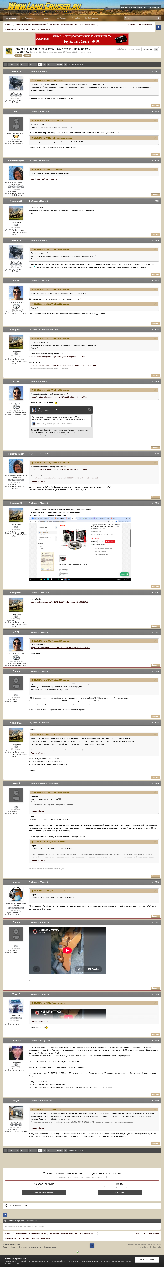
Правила (131, 24)
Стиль (13, 1247)
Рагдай (54, 80)
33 (26, 64)
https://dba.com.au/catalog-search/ (43, 179)
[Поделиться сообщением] (152, 71)
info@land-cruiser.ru (154, 1244)
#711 (157, 593)
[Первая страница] (5, 64)
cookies (46, 1261)
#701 (157, 71)
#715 (157, 783)
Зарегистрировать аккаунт (44, 1192)
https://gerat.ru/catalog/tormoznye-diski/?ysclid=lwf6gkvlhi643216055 (57, 357)
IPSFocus (16, 1244)
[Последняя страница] (65, 64)
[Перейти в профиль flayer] (16, 1113)
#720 (157, 1101)
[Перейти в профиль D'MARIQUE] (9, 51)
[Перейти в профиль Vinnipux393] (16, 213)
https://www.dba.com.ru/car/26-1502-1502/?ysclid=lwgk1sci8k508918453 (58, 602)
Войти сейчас (120, 1192)
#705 (157, 240)
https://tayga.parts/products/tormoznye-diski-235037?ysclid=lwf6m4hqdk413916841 (63, 365)
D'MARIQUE (24, 52)
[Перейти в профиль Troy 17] (16, 1006)
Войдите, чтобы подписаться (129, 49)
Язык (5, 1247)
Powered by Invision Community (149, 1247)
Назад (11, 64)
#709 (157, 454)
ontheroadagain (58, 138)
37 (44, 64)
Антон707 (16, 71)
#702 (157, 112)
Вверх (154, 105)
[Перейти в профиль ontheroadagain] (16, 173)
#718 (157, 994)
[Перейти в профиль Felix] (16, 124)
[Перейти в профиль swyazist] (16, 894)
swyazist (16, 882)
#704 (157, 201)
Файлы (77, 18)
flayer (16, 1100)
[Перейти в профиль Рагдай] (16, 683)
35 (35, 64)
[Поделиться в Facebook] (5, 1215)
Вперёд (59, 64)
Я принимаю (148, 1260)
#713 (157, 671)
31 (17, 64)
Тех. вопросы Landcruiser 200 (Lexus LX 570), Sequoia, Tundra (67, 52)
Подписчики (148, 49)
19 (156, 49)
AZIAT (54, 120)
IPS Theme (7, 1244)
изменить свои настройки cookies (87, 1261)
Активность (29, 18)
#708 (157, 381)
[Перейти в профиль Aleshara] (16, 1053)
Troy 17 (16, 994)
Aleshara (16, 1040)
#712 (157, 632)
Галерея (63, 18)
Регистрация (154, 8)
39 (53, 64)
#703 (157, 161)
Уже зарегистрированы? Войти (133, 8)
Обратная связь (50, 1247)
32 (21, 64)
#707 (157, 330)
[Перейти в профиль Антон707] (16, 83)
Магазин (46, 18)
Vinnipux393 (16, 201)
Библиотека (92, 18)
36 (39, 64)
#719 (157, 1041)
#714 (157, 723)
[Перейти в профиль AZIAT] (16, 293)
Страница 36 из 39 (75, 64)
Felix (16, 111)
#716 (157, 882)
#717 (157, 922)
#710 (157, 503)
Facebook (158, 27)
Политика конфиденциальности (30, 1247)
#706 (157, 281)
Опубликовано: (39, 71)
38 (48, 64)
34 (30, 64)
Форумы (12, 18)
